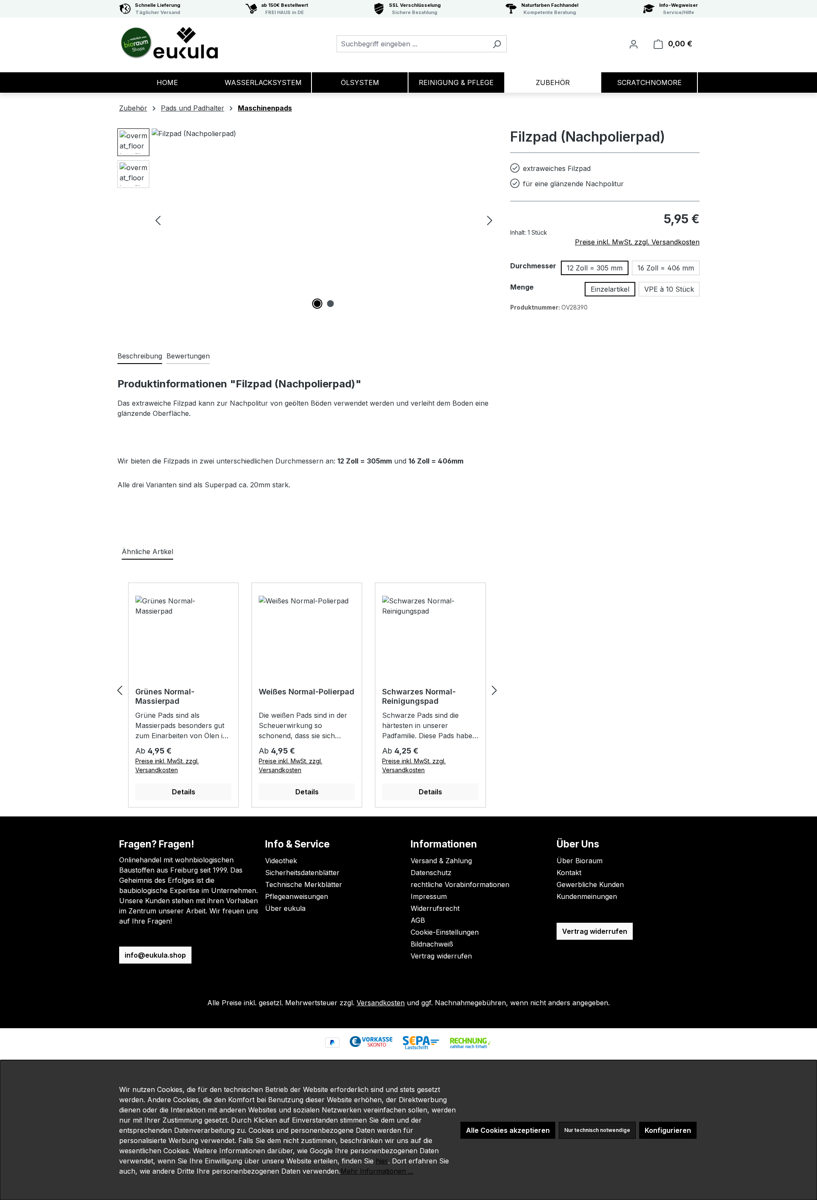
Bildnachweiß (432, 944)
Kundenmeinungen (587, 896)
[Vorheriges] (157, 220)
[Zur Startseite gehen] (169, 42)
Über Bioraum (580, 860)
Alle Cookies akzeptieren (508, 1130)
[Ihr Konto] (633, 43)
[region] (307, 219)
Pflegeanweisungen (296, 896)
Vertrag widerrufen (441, 956)
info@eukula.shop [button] (155, 955)
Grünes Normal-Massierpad (164, 696)
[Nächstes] (489, 220)
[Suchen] (497, 43)
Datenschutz (431, 872)
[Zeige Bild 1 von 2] (317, 303)
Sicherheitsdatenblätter (302, 872)
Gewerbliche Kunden (590, 884)
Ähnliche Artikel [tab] (147, 551)
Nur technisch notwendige (597, 1130)
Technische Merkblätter (303, 884)
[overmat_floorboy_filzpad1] (323, 219)
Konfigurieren (668, 1130)
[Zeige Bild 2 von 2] (330, 303)
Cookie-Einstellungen (445, 932)
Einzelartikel (610, 289)
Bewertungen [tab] (188, 356)
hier (382, 1161)
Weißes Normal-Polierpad (306, 691)
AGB (418, 920)
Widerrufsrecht (435, 908)
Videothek (281, 860)
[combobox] (412, 43)
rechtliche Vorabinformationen (460, 884)
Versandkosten (381, 1002)
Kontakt (569, 872)
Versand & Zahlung (441, 860)
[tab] (139, 356)
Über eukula (285, 908)
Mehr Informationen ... (376, 1171)
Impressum (429, 896)
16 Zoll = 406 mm (665, 268)
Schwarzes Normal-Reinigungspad (419, 696)
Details (183, 792)
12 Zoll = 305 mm (595, 268)
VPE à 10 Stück (669, 289)
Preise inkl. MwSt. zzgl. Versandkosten (637, 242)
